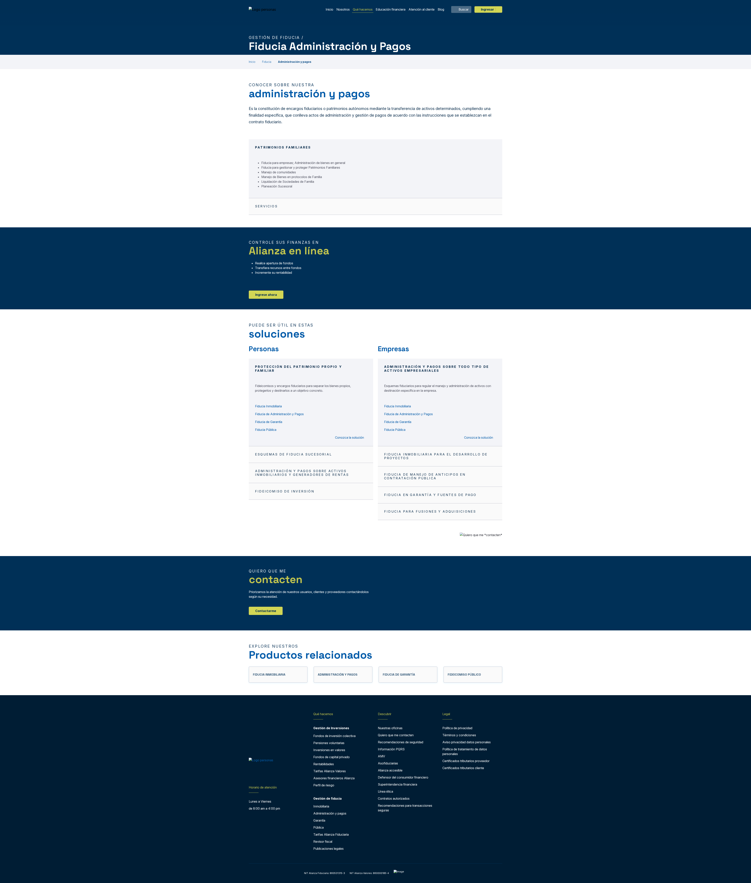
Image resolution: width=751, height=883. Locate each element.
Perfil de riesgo (323, 785)
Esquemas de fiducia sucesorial (293, 454)
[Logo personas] (262, 9)
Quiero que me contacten (396, 735)
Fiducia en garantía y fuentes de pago (430, 495)
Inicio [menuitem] (329, 9)
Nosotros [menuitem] (343, 9)
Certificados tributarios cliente (463, 768)
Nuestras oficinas (390, 728)
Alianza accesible (390, 770)
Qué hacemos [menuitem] (363, 9)
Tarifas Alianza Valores (329, 771)
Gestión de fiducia (327, 798)
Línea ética (385, 791)
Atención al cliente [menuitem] (422, 9)
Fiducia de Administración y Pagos (279, 414)
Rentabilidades (323, 764)
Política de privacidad (457, 728)
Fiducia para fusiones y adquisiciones (430, 511)
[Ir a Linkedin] (275, 775)
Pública (318, 827)
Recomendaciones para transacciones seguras (405, 808)
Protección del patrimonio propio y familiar (298, 368)
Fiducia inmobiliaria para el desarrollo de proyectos (436, 456)
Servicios (266, 206)
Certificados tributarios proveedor (466, 761)
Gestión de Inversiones (331, 728)
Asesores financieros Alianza (334, 778)
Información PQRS (391, 749)
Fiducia (266, 61)
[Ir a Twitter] (259, 775)
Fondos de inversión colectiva (334, 736)
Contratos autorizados (394, 798)
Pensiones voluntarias (328, 743)
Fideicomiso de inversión (284, 491)
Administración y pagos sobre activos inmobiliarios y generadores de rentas (302, 473)
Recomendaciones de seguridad (400, 742)
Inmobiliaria (321, 806)
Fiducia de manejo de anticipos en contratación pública (425, 476)
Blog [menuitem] (441, 9)
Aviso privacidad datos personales (466, 742)
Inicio (252, 61)
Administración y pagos (329, 813)
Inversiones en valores (329, 750)
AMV (381, 756)
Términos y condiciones (459, 735)
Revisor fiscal (322, 841)
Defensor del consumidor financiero (403, 777)
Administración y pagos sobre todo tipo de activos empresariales (436, 368)
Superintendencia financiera (397, 784)
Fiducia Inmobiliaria (268, 406)
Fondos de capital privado (331, 757)
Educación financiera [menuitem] (390, 9)
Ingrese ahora (266, 295)
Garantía (319, 820)
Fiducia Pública (265, 430)
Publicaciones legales (328, 849)
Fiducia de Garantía (268, 422)
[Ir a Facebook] (251, 775)
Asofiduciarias (388, 763)
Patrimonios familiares (283, 147)
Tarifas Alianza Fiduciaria (331, 834)
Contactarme (265, 611)
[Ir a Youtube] (266, 775)
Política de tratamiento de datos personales (464, 751)
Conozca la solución (350, 437)
